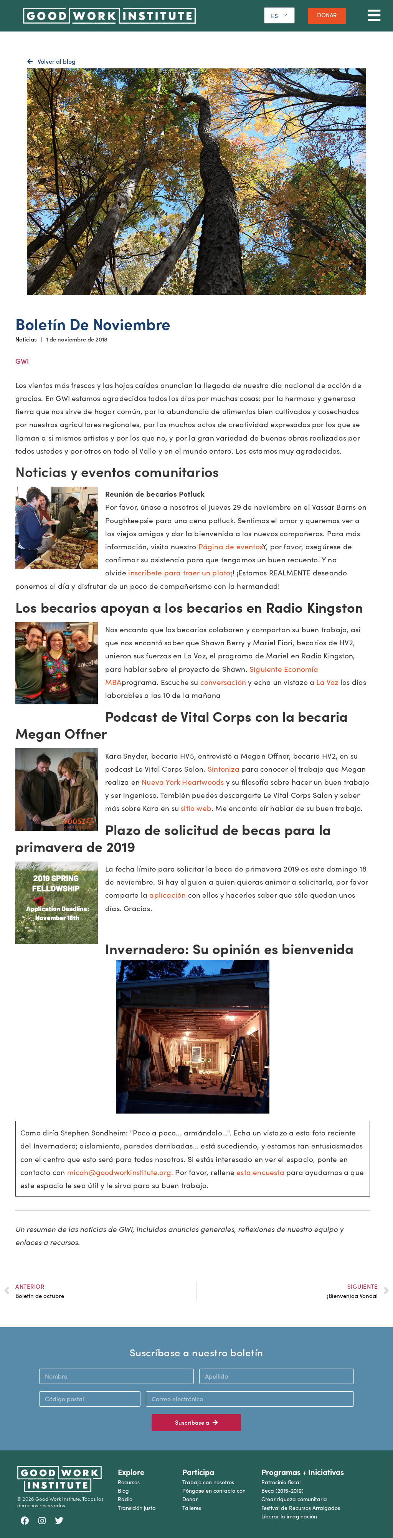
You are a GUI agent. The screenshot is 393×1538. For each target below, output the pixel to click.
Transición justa (137, 1507)
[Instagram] (42, 1520)
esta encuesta (260, 1172)
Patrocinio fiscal (281, 1482)
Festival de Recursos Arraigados (300, 1507)
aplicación (167, 895)
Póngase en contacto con (214, 1490)
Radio (125, 1499)
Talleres (191, 1507)
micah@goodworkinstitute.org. (120, 1172)
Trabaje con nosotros (208, 1482)
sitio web (196, 808)
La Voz (327, 682)
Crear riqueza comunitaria (294, 1499)
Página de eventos (230, 546)
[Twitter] (59, 1520)
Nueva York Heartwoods (183, 782)
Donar (190, 1499)
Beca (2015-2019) (282, 1490)
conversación (223, 682)
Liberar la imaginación (289, 1516)
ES (274, 16)
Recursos (129, 1482)
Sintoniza (223, 769)
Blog (123, 1490)
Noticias (26, 339)
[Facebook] (25, 1520)
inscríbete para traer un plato (179, 572)
